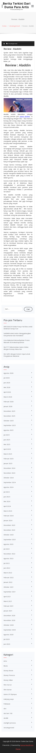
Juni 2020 (7, 644)
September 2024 (10, 482)
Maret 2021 (8, 601)
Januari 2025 (8, 463)
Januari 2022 (8, 582)
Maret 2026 (8, 397)
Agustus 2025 (8, 430)
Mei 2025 (7, 444)
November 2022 (9, 554)
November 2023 (9, 530)
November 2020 (9, 620)
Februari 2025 (9, 459)
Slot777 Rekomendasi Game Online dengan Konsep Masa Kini (16, 348)
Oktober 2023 (9, 535)
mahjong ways (9, 699)
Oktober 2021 (9, 587)
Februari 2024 (9, 516)
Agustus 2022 (8, 558)
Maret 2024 (8, 511)
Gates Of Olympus (10, 694)
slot (5, 709)
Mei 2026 (7, 387)
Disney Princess (9, 675)
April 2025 (7, 449)
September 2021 (10, 592)
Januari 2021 (8, 611)
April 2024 (7, 506)
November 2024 (9, 473)
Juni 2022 (7, 568)
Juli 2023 (7, 549)
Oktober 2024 (9, 478)
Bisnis (6, 666)
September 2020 (10, 630)
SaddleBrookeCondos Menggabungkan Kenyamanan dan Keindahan (17, 334)
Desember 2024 (9, 468)
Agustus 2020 (8, 635)
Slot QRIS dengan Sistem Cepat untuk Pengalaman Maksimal (17, 355)
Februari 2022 (9, 577)
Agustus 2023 (8, 544)
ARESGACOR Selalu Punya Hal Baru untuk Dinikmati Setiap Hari (18, 328)
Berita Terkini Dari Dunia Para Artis (16, 5)
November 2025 (9, 416)
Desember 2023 (9, 525)
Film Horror (8, 685)
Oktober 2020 (9, 625)
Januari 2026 (8, 406)
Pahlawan (7, 704)
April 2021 (7, 597)
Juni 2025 (7, 440)
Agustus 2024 (8, 487)
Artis (5, 661)
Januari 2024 (8, 520)
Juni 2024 (7, 497)
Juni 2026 (7, 383)
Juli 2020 (7, 639)
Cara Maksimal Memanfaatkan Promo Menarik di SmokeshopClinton (17, 341)
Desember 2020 (9, 615)
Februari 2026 (9, 402)
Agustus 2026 (8, 373)
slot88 (6, 718)
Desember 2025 (9, 411)
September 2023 (10, 539)
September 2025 (10, 425)
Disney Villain (8, 680)
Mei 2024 (7, 501)
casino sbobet (25, 116)
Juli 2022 (7, 563)
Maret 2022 (8, 573)
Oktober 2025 (9, 421)
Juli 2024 (7, 492)
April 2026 (7, 392)
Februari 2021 (9, 606)
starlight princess (10, 723)
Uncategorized (14, 26)
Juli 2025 (7, 435)
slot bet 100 (8, 713)
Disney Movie (8, 671)
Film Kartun (8, 690)
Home (4, 26)
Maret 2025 (8, 454)
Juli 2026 (7, 378)
